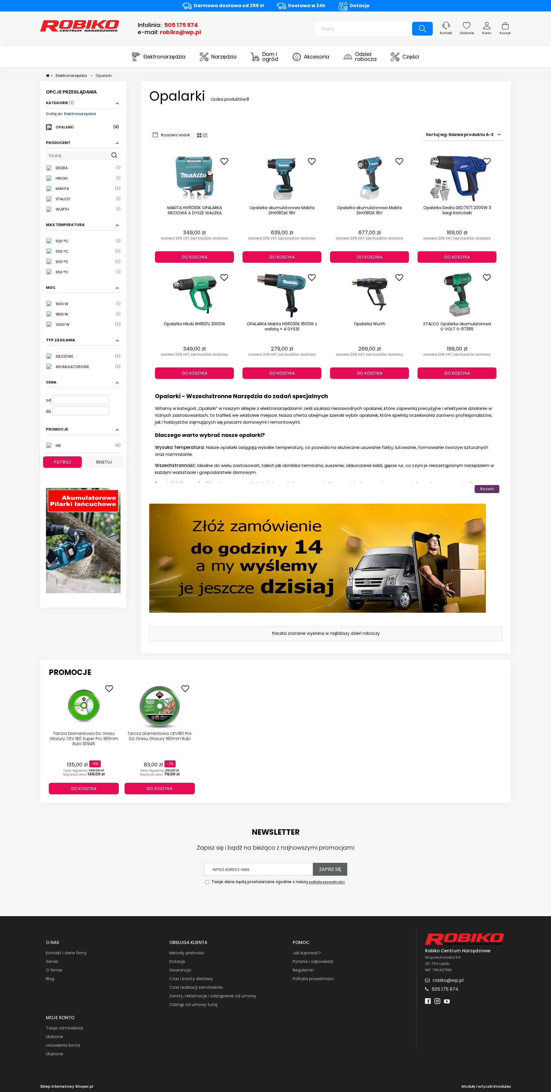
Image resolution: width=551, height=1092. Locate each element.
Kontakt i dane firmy (66, 953)
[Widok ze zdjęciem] (199, 135)
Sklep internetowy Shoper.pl (66, 1086)
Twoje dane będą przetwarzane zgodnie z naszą (277, 882)
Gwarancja (180, 970)
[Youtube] (447, 1001)
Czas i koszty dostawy (191, 979)
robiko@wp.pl (180, 32)
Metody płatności (186, 953)
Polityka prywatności (313, 979)
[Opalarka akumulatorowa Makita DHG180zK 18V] (281, 178)
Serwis (52, 961)
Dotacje (359, 5)
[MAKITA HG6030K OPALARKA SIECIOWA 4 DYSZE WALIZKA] (194, 178)
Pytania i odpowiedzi (313, 961)
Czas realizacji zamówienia (196, 987)
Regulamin (303, 970)
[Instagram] (437, 1001)
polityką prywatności (327, 882)
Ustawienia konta (63, 1045)
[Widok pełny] (205, 135)
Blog (50, 979)
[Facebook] (428, 1001)
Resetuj (104, 462)
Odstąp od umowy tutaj (193, 1004)
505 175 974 (181, 25)
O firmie (54, 970)
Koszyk (505, 33)
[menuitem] (159, 56)
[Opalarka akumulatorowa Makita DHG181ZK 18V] (369, 178)
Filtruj (62, 462)
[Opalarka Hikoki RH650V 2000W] (194, 294)
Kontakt (446, 33)
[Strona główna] (79, 25)
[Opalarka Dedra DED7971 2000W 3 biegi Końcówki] (457, 178)
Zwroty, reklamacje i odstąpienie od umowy (212, 996)
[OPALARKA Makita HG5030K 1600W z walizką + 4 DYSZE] (281, 294)
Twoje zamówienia (64, 1028)
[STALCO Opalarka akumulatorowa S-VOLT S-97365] (457, 294)
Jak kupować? (307, 953)
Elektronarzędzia (80, 113)
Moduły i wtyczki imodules (486, 1086)
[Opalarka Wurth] (369, 294)
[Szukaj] (422, 29)
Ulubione (467, 33)
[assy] (83, 540)
